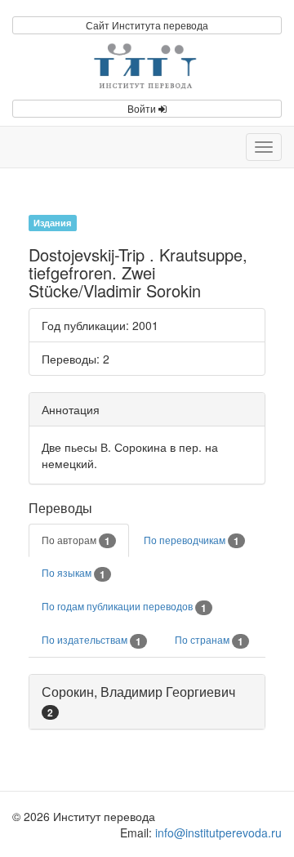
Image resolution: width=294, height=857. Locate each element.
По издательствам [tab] (91, 640)
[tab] (147, 702)
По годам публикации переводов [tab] (124, 607)
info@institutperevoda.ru (218, 832)
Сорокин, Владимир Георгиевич (138, 691)
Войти (142, 108)
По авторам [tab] (76, 541)
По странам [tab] (209, 640)
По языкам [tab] (73, 573)
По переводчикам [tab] (191, 541)
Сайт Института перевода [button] (147, 25)
